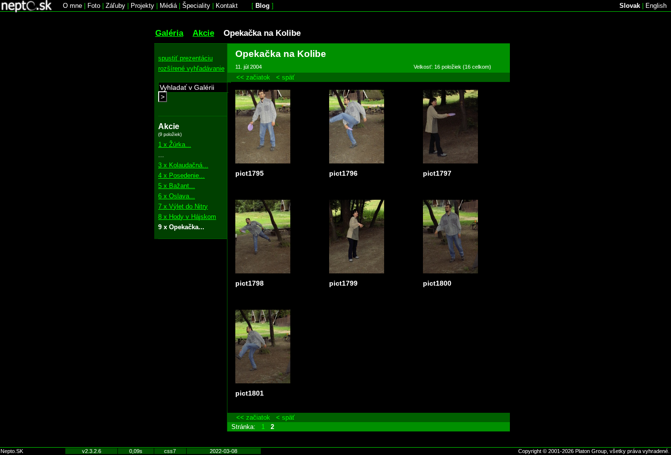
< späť (285, 77)
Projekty (142, 5)
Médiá (168, 5)
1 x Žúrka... (174, 144)
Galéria (169, 33)
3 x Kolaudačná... (183, 165)
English (656, 5)
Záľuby (115, 5)
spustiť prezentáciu (185, 58)
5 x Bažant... (176, 185)
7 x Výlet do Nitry (183, 206)
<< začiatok (253, 77)
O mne (72, 5)
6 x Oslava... (176, 196)
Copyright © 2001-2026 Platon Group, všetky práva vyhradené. (594, 451)
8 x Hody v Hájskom (187, 216)
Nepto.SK (11, 451)
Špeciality (196, 5)
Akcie (203, 33)
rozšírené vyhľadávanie (191, 68)
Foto (93, 5)
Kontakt (227, 5)
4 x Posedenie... (181, 175)
